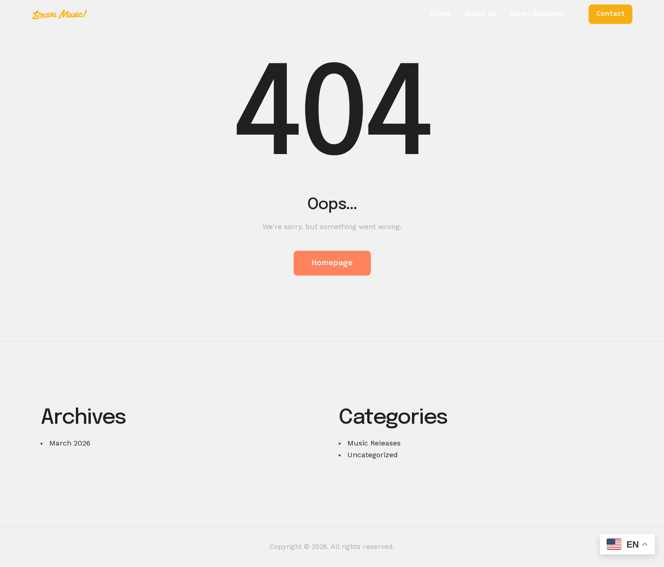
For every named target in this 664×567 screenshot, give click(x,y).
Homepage (332, 263)
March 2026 (69, 443)
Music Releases (374, 443)
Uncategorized (372, 454)
